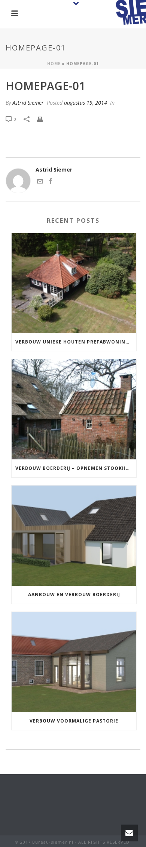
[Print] (44, 118)
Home (54, 63)
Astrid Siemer (28, 102)
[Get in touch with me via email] (40, 182)
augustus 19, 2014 (85, 102)
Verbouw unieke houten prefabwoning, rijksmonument (75, 342)
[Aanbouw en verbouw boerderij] (74, 536)
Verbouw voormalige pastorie (74, 721)
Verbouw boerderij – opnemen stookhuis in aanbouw (75, 468)
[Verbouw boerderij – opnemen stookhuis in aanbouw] (74, 409)
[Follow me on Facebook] (51, 182)
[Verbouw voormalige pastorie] (74, 662)
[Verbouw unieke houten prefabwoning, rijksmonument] (74, 283)
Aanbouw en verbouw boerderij (74, 594)
